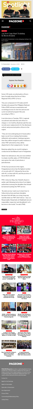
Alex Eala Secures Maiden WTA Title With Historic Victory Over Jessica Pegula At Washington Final (9, 256)
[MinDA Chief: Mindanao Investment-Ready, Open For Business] (24, 306)
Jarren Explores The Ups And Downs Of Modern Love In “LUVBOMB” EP (9, 278)
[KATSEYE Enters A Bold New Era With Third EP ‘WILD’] (24, 268)
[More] (21, 69)
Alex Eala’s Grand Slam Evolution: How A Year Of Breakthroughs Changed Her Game (24, 296)
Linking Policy (5, 399)
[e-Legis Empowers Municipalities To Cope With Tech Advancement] (24, 344)
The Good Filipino (24, 330)
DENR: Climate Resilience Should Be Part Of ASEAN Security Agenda (9, 315)
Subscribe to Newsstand (8, 387)
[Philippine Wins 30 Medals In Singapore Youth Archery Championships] (24, 248)
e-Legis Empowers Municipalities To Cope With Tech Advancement (24, 353)
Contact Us (4, 378)
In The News (4, 30)
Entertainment (9, 274)
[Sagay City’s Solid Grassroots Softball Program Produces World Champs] (24, 230)
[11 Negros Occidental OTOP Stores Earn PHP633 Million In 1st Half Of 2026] (9, 324)
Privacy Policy (5, 393)
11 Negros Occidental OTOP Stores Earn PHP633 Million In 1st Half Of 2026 (9, 334)
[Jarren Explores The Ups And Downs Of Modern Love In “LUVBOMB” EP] (9, 268)
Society (8, 293)
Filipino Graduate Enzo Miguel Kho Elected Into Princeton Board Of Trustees (8, 238)
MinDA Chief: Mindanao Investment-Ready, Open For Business (24, 315)
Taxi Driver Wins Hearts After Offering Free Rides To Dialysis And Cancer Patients (24, 334)
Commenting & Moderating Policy (10, 396)
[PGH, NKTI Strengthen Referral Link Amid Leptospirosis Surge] (9, 287)
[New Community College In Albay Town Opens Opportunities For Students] (9, 344)
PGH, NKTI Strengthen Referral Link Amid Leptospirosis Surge (9, 296)
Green (9, 312)
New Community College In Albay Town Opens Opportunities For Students (9, 354)
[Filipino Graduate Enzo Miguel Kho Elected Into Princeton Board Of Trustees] (9, 230)
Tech (24, 350)
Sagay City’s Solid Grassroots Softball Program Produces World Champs (24, 238)
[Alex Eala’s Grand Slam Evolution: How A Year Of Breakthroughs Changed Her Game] (24, 287)
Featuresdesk (6, 64)
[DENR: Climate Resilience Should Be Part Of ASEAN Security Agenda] (9, 306)
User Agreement (6, 390)
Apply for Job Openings (7, 381)
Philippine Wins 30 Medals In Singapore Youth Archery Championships (24, 255)
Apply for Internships (7, 384)
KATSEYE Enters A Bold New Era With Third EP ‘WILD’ (24, 278)
